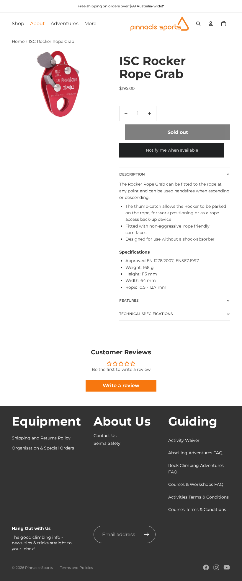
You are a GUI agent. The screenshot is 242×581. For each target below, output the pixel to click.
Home (18, 41)
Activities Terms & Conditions (198, 497)
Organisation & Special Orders (43, 448)
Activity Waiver (184, 440)
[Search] (198, 23)
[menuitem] (90, 23)
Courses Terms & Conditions (197, 509)
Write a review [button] (121, 385)
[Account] (210, 23)
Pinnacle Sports (39, 567)
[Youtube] (226, 567)
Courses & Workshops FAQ (195, 484)
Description (132, 174)
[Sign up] (146, 534)
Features (128, 300)
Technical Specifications (146, 313)
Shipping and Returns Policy (41, 438)
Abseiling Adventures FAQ (195, 452)
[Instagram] (216, 567)
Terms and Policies (76, 567)
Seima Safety (107, 443)
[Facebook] (206, 567)
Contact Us (105, 435)
